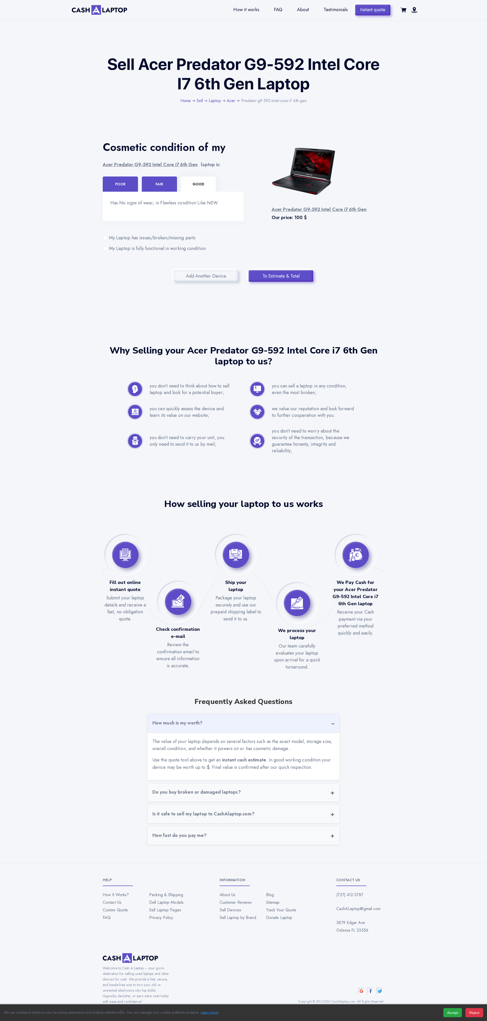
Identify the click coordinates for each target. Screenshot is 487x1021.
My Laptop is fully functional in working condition (157, 248)
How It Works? (116, 895)
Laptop (215, 101)
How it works (246, 9)
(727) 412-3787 (349, 895)
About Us (228, 895)
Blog (270, 895)
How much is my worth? (177, 723)
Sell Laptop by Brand (238, 917)
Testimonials (335, 9)
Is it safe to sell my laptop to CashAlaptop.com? (203, 814)
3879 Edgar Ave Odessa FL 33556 (352, 926)
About (303, 9)
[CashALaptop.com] (99, 10)
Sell (200, 101)
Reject (474, 1013)
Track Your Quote (281, 910)
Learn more (209, 1012)
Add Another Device (206, 276)
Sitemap (273, 902)
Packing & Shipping (166, 895)
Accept (452, 1013)
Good (198, 184)
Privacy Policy (161, 917)
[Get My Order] (414, 11)
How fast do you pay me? (179, 835)
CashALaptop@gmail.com (358, 909)
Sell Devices (230, 910)
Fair (159, 184)
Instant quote (372, 9)
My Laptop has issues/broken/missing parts (152, 237)
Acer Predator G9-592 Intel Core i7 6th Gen (150, 164)
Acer (231, 101)
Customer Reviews (236, 902)
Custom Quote (115, 910)
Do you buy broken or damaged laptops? (196, 792)
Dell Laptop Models (166, 902)
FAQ (278, 9)
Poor (120, 184)
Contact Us (112, 902)
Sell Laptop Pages (165, 910)
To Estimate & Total (281, 276)
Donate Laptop (279, 917)
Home (185, 101)
